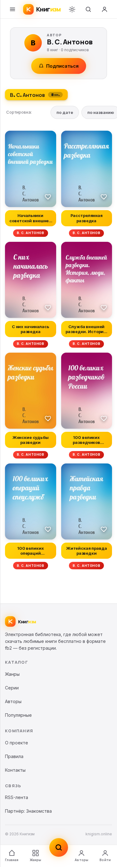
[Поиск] (88, 9)
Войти (105, 860)
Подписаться (62, 66)
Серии (12, 687)
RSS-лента (16, 797)
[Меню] (12, 9)
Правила (14, 756)
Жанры (35, 860)
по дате (64, 112)
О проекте (16, 742)
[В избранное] (48, 196)
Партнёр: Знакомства (28, 811)
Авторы (81, 860)
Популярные (18, 715)
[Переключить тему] (72, 9)
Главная (11, 860)
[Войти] (104, 9)
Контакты (15, 770)
